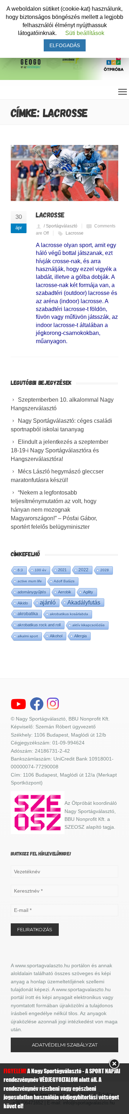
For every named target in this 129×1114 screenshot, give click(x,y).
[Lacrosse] (64, 173)
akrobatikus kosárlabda (69, 614)
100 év (40, 570)
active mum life (30, 581)
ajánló (48, 602)
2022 (83, 569)
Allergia (80, 636)
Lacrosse (50, 214)
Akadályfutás (83, 602)
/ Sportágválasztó (60, 226)
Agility (88, 592)
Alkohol (56, 636)
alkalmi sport (28, 636)
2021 (62, 570)
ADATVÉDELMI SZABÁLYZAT (64, 1045)
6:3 (20, 570)
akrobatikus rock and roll (39, 625)
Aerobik (64, 592)
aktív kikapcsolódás (88, 625)
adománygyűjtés (32, 592)
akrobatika (28, 613)
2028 (104, 570)
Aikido (23, 603)
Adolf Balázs (64, 581)
